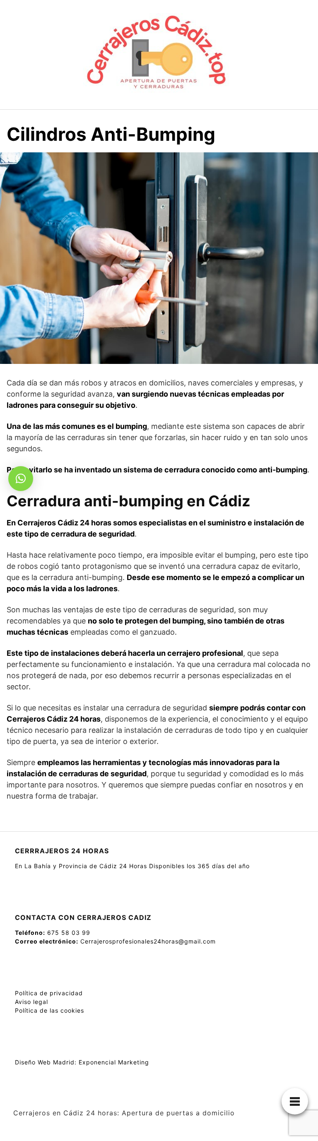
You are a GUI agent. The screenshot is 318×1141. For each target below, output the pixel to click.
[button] (20, 478)
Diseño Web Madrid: (46, 1062)
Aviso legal (31, 1001)
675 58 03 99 (68, 932)
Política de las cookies (49, 1010)
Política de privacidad (49, 993)
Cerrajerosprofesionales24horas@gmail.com (148, 941)
